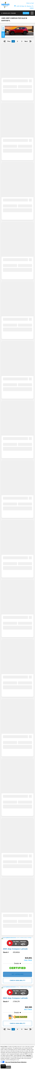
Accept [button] (3, 1065)
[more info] (17, 941)
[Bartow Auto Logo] (5, 8)
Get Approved (17, 974)
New (3, 28)
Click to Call (30, 3)
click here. (28, 1055)
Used (3, 35)
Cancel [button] (8, 1067)
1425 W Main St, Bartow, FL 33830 (25, 7)
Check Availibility (17, 980)
